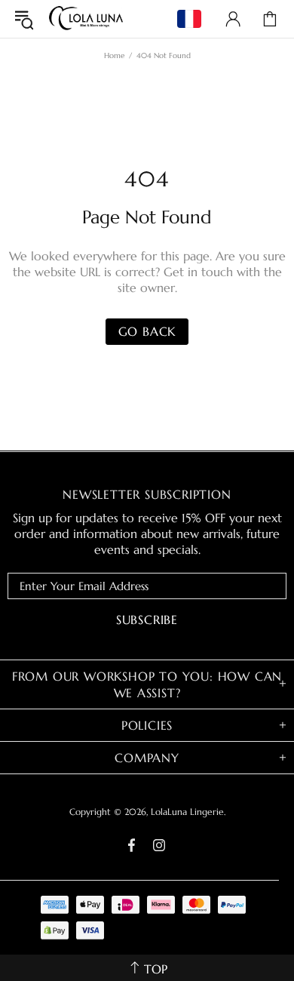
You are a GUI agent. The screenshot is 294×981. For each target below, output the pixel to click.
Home (114, 55)
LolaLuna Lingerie (86, 18)
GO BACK (147, 331)
